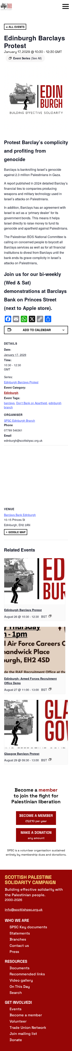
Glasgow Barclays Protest (21, 754)
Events (15, 1009)
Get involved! (18, 1002)
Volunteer (18, 1021)
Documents (19, 968)
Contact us (19, 945)
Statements (20, 933)
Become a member (26, 1015)
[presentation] (34, 581)
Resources (16, 961)
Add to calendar (37, 330)
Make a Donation (36, 835)
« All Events (15, 26)
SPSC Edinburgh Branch (19, 421)
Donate (16, 1039)
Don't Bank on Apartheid (31, 403)
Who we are (17, 920)
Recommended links (27, 974)
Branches (18, 939)
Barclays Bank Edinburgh (20, 515)
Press (14, 951)
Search (16, 992)
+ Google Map (15, 532)
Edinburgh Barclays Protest (21, 382)
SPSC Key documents (28, 927)
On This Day (20, 986)
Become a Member (36, 818)
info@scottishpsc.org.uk (24, 909)
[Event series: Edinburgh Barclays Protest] (50, 616)
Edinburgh (11, 393)
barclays (9, 403)
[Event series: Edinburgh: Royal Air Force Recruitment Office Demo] (50, 689)
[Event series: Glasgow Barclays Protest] (50, 759)
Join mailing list (23, 1033)
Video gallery (21, 980)
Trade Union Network (28, 1027)
